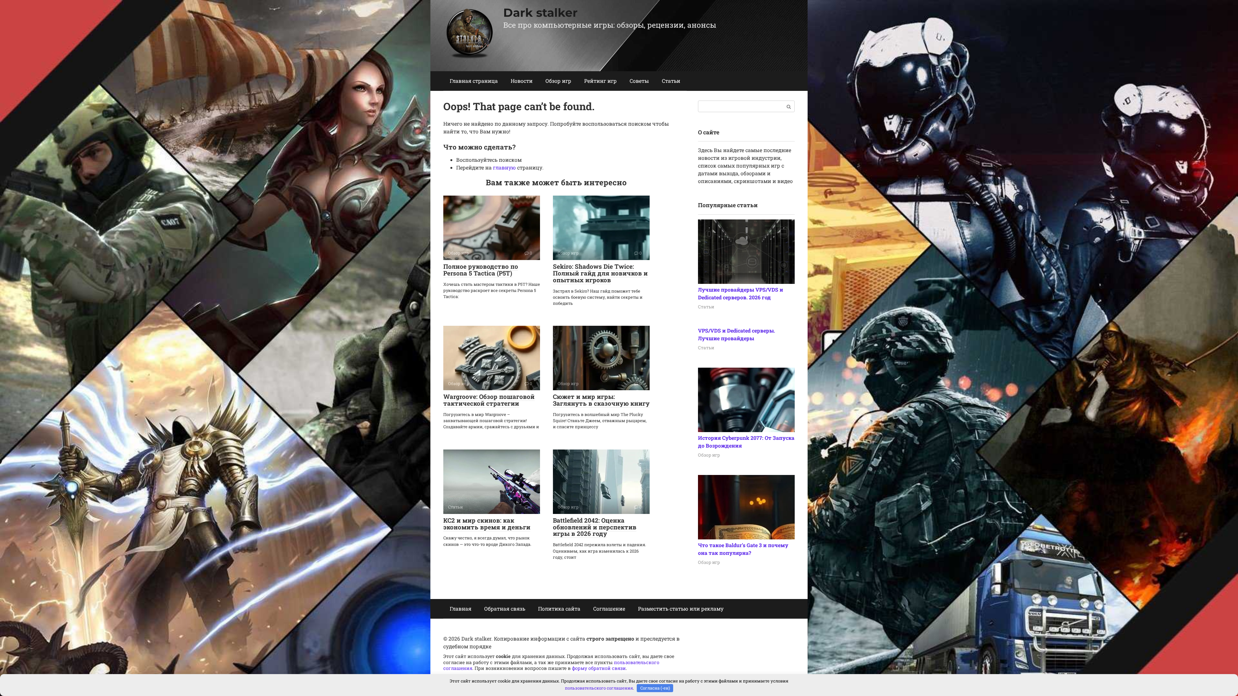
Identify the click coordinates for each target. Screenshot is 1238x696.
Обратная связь (504, 608)
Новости (522, 80)
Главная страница (474, 80)
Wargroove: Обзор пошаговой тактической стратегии (489, 399)
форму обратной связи (599, 668)
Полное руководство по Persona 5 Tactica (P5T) (480, 269)
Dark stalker (540, 12)
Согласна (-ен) (655, 688)
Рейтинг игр (600, 80)
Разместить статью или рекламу (680, 608)
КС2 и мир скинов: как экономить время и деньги (486, 523)
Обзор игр (558, 80)
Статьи (671, 80)
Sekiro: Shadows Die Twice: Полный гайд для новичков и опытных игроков (600, 273)
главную (504, 167)
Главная (460, 608)
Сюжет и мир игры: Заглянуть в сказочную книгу (601, 399)
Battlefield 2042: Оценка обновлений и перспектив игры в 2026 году (594, 527)
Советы (639, 80)
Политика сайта (559, 608)
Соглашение (609, 608)
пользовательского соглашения (599, 688)
